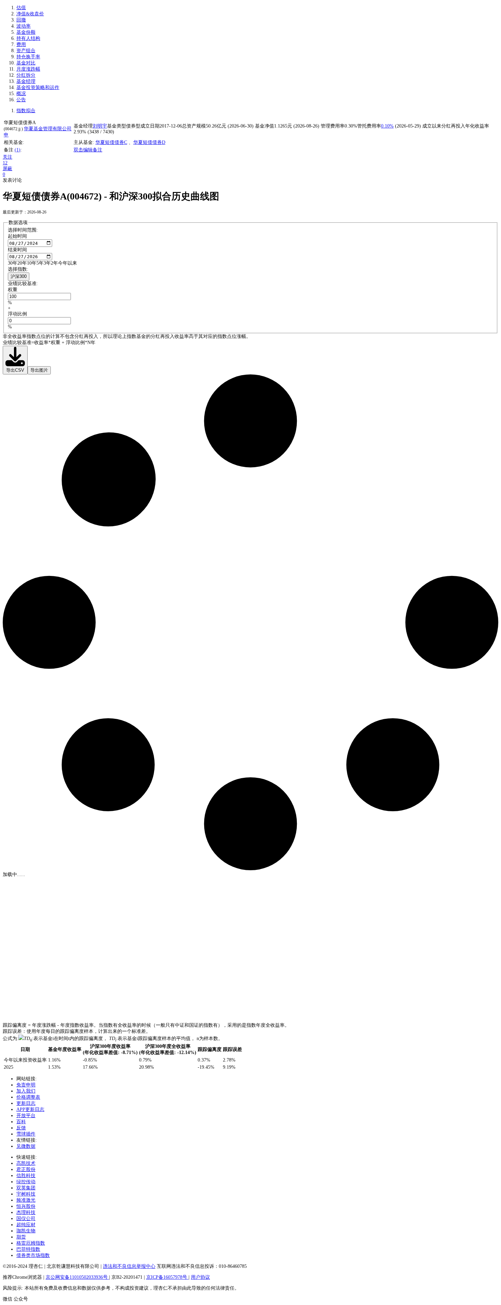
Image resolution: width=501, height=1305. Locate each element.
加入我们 (25, 1091)
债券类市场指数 (33, 1255)
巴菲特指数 (28, 1249)
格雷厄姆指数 (30, 1243)
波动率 (23, 26)
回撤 (21, 20)
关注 (7, 157)
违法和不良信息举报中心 (129, 1266)
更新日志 (25, 1103)
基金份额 (25, 32)
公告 (21, 99)
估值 (21, 7)
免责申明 (25, 1084)
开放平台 (25, 1115)
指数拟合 (25, 110)
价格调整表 (28, 1097)
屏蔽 (7, 168)
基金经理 (25, 81)
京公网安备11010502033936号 (77, 1277)
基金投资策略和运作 (37, 87)
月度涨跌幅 (28, 69)
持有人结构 (28, 38)
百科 (21, 1121)
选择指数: (18, 269)
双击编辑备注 (88, 149)
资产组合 (25, 50)
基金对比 (25, 62)
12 (5, 162)
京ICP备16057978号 (167, 1277)
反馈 (21, 1127)
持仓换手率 (28, 56)
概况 (21, 93)
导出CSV (15, 370)
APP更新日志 (30, 1109)
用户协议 (200, 1277)
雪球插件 (25, 1134)
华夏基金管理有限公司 (48, 128)
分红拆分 (25, 75)
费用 (21, 44)
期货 (21, 1237)
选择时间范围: (23, 230)
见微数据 (25, 1146)
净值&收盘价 (30, 13)
